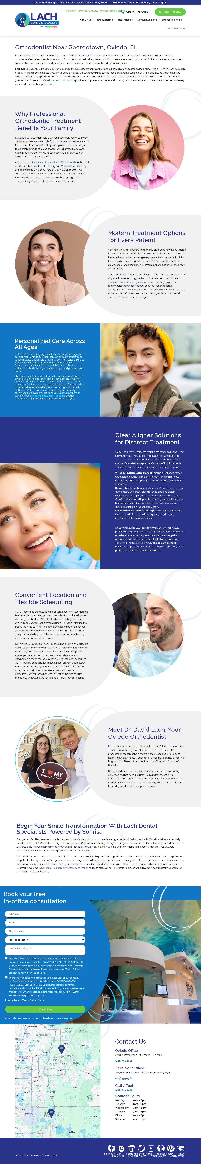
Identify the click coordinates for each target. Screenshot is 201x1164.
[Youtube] (151, 1148)
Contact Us (174, 29)
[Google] (180, 1148)
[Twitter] (141, 1148)
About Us (86, 20)
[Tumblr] (161, 1148)
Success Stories (172, 20)
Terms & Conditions (33, 1000)
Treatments (125, 20)
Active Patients (147, 20)
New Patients (104, 20)
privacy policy (66, 1018)
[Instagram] (121, 1148)
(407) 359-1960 (123, 1060)
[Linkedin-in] (131, 1148)
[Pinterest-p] (171, 1148)
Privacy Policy (13, 1000)
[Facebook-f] (111, 1148)
